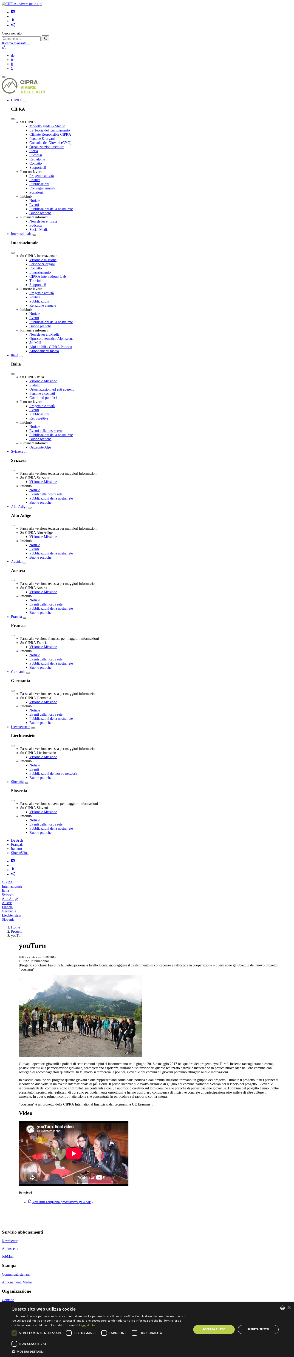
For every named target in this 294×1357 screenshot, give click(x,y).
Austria (16, 561)
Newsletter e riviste (43, 221)
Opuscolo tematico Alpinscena (51, 338)
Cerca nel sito (12, 33)
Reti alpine (37, 159)
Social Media (38, 229)
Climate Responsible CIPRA (50, 134)
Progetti (16, 931)
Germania (18, 672)
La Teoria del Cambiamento (49, 130)
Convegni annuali (42, 188)
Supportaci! (37, 167)
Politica (34, 180)
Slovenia (17, 782)
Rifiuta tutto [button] (258, 1329)
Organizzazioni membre (46, 147)
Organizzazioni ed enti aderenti (51, 389)
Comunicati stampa (16, 1274)
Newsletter (9, 1241)
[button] (98, 1351)
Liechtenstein (20, 727)
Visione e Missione (43, 381)
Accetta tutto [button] (214, 1329)
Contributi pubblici (43, 398)
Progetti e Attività (42, 406)
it (12, 64)
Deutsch (17, 840)
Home (15, 927)
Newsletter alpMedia (44, 334)
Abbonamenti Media (17, 1282)
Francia (16, 617)
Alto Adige (19, 507)
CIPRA (16, 100)
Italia (14, 355)
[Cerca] (45, 38)
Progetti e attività (41, 176)
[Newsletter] (13, 12)
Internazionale (21, 234)
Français (17, 844)
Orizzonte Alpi (40, 447)
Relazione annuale (42, 305)
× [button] (289, 1307)
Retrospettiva (38, 418)
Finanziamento (40, 272)
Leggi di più (87, 1325)
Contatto (35, 163)
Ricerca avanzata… (16, 43)
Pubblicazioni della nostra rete (51, 209)
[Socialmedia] (13, 25)
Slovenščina (19, 853)
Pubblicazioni (39, 184)
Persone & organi (42, 138)
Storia (33, 151)
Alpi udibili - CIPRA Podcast (50, 347)
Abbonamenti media (44, 351)
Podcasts (35, 225)
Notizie (34, 201)
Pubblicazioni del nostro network (53, 773)
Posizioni (36, 192)
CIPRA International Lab (47, 276)
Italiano (16, 849)
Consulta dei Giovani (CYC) (50, 143)
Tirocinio (35, 281)
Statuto (34, 385)
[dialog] (147, 1329)
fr (12, 60)
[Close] (13, 119)
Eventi (34, 205)
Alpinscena (10, 1249)
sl (12, 68)
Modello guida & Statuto (47, 126)
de (12, 55)
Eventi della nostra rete (45, 431)
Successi (35, 155)
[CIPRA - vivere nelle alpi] (22, 4)
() (63, 1202)
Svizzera (17, 451)
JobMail (35, 343)
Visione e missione (43, 260)
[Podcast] (13, 21)
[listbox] (282, 1308)
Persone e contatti (42, 393)
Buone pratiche (40, 213)
